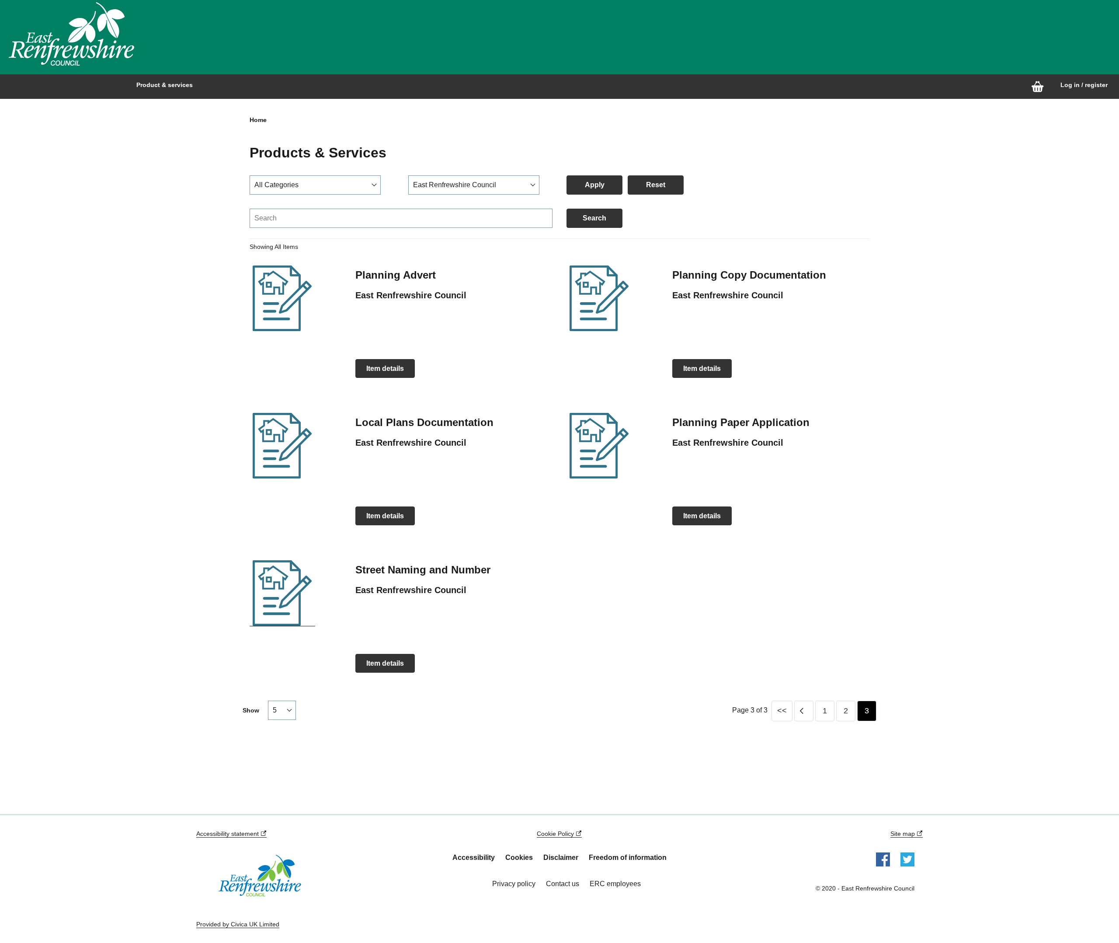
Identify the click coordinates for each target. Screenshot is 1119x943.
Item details (385, 368)
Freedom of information (628, 857)
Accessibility (473, 857)
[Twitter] (907, 859)
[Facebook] (883, 859)
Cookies (519, 857)
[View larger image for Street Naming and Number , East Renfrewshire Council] (282, 593)
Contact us (562, 883)
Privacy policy (513, 883)
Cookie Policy (556, 833)
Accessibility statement (228, 833)
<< (782, 710)
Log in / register (1084, 84)
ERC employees (615, 883)
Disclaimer (560, 857)
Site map (903, 833)
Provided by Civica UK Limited (237, 924)
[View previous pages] (803, 711)
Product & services (164, 84)
